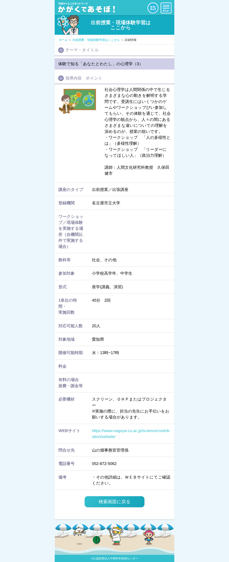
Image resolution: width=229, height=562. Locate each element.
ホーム (63, 39)
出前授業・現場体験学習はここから (96, 39)
